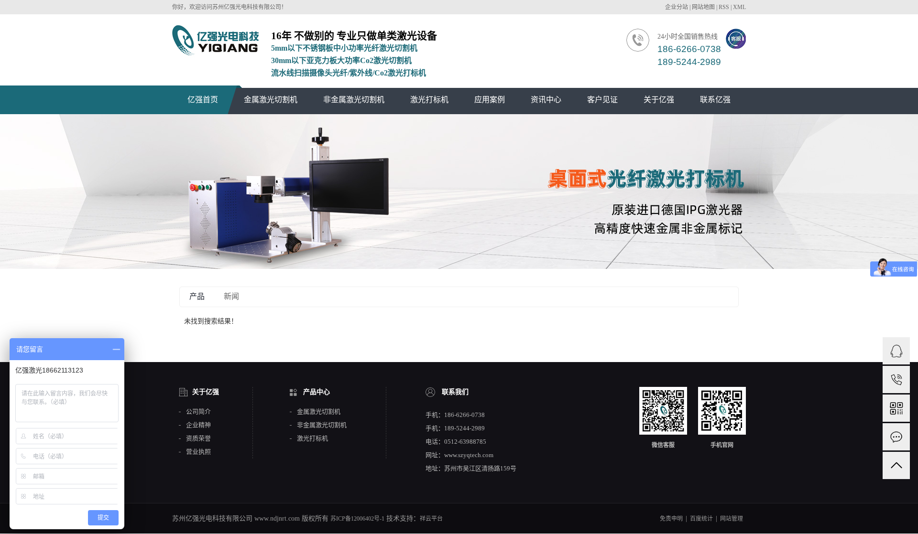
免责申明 (671, 518)
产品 (197, 296)
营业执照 (198, 452)
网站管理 (731, 518)
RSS (724, 7)
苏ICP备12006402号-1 (357, 518)
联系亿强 (715, 100)
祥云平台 (431, 518)
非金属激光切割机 (353, 100)
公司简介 (198, 411)
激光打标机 (429, 100)
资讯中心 (546, 100)
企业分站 (676, 7)
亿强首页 (202, 100)
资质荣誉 (198, 438)
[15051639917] (896, 379)
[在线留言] (896, 436)
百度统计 (701, 518)
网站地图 (703, 7)
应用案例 (489, 100)
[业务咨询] (896, 350)
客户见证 (602, 100)
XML (739, 7)
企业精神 (198, 425)
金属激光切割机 (270, 100)
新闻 (231, 296)
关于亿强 (659, 100)
